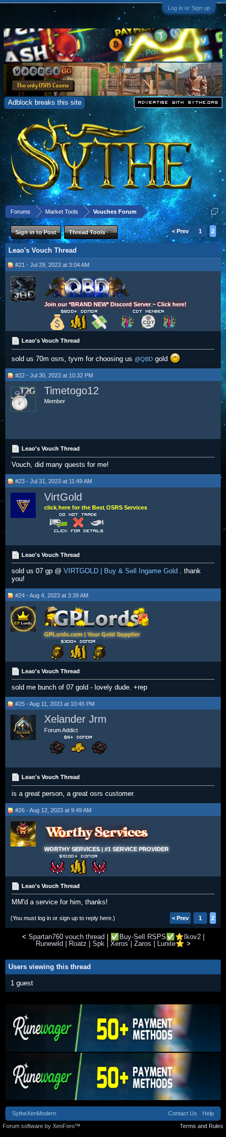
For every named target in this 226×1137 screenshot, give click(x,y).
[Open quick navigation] (214, 211)
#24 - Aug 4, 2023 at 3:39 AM (51, 595)
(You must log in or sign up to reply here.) (63, 918)
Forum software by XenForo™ (41, 1126)
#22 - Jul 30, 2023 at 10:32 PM (54, 375)
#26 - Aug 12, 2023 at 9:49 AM (53, 810)
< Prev (180, 231)
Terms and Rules (201, 1126)
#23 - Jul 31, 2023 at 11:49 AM (53, 481)
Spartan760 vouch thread (66, 937)
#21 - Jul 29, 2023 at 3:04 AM (52, 265)
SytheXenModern (34, 1113)
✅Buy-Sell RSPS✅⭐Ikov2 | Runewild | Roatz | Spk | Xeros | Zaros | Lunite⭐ (120, 940)
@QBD (144, 359)
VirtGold (63, 497)
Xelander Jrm (75, 719)
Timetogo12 (71, 390)
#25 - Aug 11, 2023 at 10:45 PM (55, 704)
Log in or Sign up (189, 8)
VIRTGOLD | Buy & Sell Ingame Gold (121, 571)
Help (208, 1113)
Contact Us (182, 1113)
